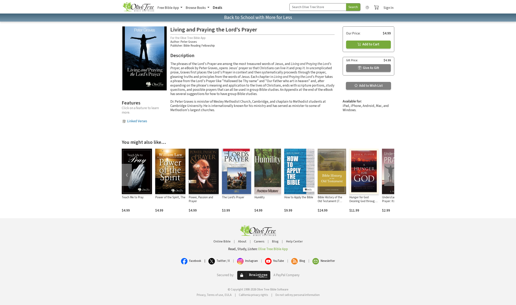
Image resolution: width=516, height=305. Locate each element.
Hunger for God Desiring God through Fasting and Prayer (362, 201)
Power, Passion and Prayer (201, 199)
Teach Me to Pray (133, 197)
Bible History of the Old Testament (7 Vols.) (330, 201)
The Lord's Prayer (233, 197)
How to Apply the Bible (298, 197)
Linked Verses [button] (137, 121)
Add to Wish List (371, 85)
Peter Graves (188, 42)
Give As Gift (370, 68)
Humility (259, 197)
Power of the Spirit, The (170, 197)
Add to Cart (370, 44)
